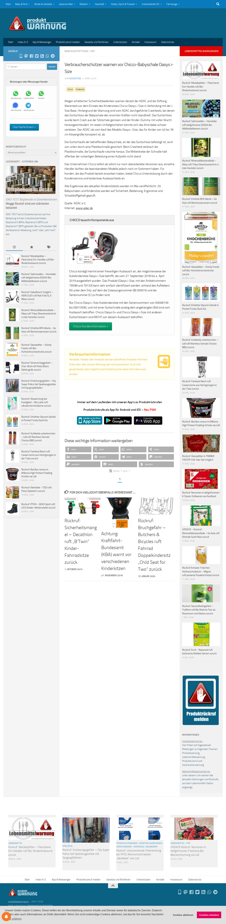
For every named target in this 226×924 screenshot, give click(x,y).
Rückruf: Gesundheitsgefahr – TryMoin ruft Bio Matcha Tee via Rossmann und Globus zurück (198, 610)
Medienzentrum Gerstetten (40, 905)
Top (188, 843)
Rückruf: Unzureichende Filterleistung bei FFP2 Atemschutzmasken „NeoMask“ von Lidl (138, 854)
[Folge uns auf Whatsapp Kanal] (47, 56)
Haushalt (99, 4)
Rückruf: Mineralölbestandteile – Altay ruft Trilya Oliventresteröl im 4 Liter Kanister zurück (38, 314)
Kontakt (136, 42)
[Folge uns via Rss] (42, 56)
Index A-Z (23, 42)
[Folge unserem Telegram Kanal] (53, 56)
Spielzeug (67, 846)
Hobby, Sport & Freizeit (123, 4)
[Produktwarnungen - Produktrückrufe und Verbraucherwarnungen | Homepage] (37, 23)
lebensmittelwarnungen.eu (196, 771)
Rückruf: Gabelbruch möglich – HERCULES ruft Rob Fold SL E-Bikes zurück (37, 296)
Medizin (84, 4)
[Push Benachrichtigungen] (6, 916)
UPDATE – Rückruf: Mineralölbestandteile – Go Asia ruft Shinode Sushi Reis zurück (201, 533)
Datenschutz (167, 42)
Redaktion (75, 78)
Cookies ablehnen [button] (183, 915)
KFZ (92, 51)
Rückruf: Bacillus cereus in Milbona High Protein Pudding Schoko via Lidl (36, 473)
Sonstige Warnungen (150, 843)
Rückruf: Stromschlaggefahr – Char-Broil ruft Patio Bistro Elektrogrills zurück (37, 366)
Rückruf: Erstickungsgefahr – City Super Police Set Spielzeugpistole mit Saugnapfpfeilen (38, 384)
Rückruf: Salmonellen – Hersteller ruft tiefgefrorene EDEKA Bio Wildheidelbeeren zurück (38, 278)
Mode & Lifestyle (43, 4)
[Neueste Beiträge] (14, 247)
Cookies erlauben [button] (209, 915)
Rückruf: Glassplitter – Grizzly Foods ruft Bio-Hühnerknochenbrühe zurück (36, 348)
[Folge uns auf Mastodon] (26, 56)
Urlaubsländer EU (150, 4)
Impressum (150, 42)
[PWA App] (21, 56)
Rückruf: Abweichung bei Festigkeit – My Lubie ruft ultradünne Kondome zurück (36, 402)
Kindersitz (80, 89)
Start (8, 4)
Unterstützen (120, 42)
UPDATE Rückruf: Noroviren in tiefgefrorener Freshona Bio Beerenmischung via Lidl (188, 850)
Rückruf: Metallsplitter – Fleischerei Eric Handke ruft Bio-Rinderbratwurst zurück (38, 260)
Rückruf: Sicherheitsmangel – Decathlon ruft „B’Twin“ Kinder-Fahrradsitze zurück (81, 541)
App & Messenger (42, 42)
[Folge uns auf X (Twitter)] (37, 56)
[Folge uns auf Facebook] (31, 56)
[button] (78, 449)
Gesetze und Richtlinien (97, 42)
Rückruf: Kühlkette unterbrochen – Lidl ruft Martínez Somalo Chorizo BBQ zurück (38, 437)
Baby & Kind (21, 4)
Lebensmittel (66, 4)
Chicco (70, 89)
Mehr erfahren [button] (13, 918)
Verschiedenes (124, 846)
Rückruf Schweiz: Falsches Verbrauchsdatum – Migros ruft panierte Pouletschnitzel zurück (200, 571)
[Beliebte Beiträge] (31, 247)
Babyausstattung (76, 51)
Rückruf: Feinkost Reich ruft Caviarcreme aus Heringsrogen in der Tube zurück (38, 455)
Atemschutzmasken (126, 843)
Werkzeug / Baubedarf (146, 846)
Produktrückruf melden (68, 42)
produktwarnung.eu (192, 741)
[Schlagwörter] (48, 247)
